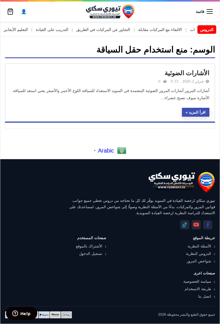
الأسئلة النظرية (199, 246)
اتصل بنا (204, 296)
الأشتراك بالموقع (89, 246)
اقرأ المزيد (197, 112)
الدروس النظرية (198, 253)
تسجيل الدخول (90, 253)
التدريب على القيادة (56, 29)
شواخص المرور (199, 261)
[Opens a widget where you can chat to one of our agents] (21, 314)
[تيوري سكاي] (181, 182)
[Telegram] (184, 224)
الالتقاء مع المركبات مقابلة (164, 29)
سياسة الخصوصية (197, 281)
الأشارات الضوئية (187, 73)
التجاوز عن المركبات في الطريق (107, 29)
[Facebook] (207, 224)
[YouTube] (196, 224)
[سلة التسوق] (10, 11)
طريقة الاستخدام (198, 289)
